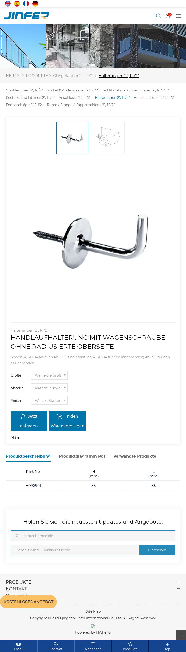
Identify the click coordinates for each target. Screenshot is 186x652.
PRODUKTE (37, 75)
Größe (16, 375)
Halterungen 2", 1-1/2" (119, 75)
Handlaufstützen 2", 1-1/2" (154, 97)
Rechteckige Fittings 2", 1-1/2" (30, 97)
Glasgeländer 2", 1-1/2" (73, 75)
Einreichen (157, 550)
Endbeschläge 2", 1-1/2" (24, 104)
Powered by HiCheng (93, 632)
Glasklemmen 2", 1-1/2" (24, 90)
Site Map (93, 611)
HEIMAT (13, 75)
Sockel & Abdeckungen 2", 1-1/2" (73, 90)
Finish (16, 400)
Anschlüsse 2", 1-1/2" (75, 97)
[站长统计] (93, 625)
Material (17, 388)
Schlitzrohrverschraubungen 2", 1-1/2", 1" (136, 90)
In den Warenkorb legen (68, 420)
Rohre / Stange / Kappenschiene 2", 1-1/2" (81, 104)
